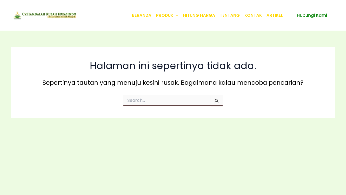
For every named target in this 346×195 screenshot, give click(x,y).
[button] (175, 15)
